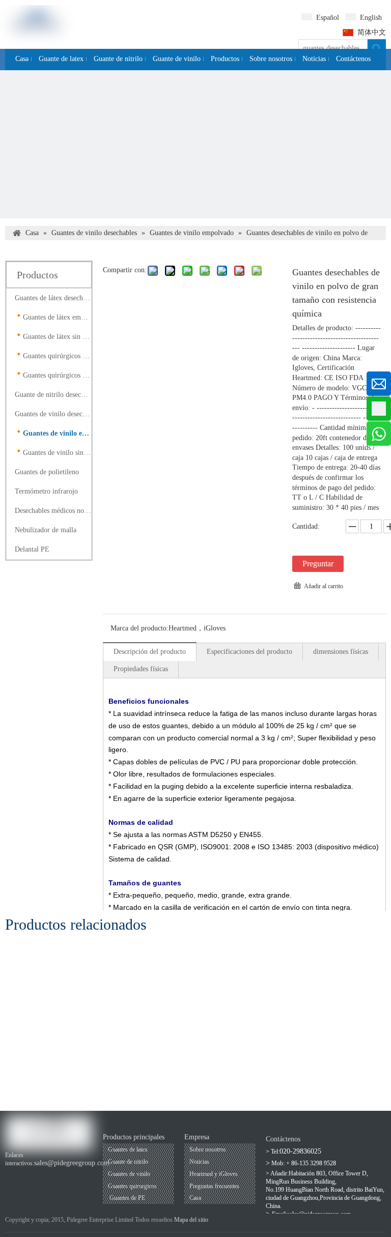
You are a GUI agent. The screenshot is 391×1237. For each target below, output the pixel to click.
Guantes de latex (128, 1149)
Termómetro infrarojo (46, 491)
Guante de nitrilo (128, 1161)
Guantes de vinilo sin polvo (57, 452)
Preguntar (317, 563)
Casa (195, 1197)
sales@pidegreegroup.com (71, 1163)
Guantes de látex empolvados (57, 317)
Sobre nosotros (207, 1149)
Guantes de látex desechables (53, 298)
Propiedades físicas (141, 669)
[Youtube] (28, 1173)
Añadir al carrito (323, 586)
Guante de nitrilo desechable (53, 394)
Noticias (199, 1161)
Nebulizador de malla (45, 530)
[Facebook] (11, 1173)
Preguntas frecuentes (214, 1186)
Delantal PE (32, 549)
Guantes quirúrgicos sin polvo (57, 375)
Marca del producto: (139, 628)
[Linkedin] (46, 1173)
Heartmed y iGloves (213, 1173)
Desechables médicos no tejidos (53, 510)
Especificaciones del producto (249, 651)
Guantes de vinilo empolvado (57, 433)
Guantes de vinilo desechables (53, 414)
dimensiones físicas (340, 651)
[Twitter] (63, 1173)
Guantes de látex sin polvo (57, 336)
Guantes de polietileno (47, 472)
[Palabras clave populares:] (377, 48)
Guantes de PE (126, 1197)
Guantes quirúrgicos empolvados (57, 356)
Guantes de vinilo (129, 1173)
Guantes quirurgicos (132, 1186)
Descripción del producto (150, 651)
